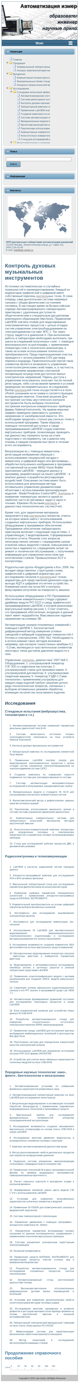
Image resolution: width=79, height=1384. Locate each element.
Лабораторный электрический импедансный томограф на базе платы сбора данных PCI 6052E (42, 1324)
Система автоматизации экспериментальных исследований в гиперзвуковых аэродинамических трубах (42, 784)
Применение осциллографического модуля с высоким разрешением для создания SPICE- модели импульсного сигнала (42, 979)
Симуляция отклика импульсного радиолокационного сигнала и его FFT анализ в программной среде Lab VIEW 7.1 (42, 990)
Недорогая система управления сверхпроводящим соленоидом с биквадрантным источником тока (42, 1162)
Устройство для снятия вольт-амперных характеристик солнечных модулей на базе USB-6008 (42, 1061)
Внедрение (19, 74)
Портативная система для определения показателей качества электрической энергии (42, 1043)
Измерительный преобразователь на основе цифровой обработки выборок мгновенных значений (42, 905)
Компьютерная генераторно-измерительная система (46, 77)
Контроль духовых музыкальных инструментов (46, 103)
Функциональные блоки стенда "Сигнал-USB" (41, 81)
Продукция (19, 63)
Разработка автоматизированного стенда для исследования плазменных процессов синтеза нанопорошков (42, 1271)
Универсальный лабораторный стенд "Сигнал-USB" (45, 67)
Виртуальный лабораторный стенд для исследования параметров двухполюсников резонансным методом (42, 885)
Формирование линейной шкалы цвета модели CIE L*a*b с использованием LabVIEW (42, 1191)
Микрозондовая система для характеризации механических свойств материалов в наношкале (42, 1333)
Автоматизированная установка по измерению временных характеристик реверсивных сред (42, 1087)
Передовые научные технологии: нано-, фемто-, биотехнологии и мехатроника (36, 1074)
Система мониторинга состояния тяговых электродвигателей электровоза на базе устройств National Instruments (42, 737)
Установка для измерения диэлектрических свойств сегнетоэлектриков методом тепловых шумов (42, 1301)
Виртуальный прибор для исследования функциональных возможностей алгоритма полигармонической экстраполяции (42, 1118)
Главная (17, 59)
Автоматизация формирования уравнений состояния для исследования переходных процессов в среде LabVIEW (42, 1002)
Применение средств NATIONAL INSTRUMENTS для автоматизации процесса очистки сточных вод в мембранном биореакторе (42, 1260)
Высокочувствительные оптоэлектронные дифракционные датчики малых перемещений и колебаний (42, 1291)
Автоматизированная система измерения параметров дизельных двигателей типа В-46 (42, 727)
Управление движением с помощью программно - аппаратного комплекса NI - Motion (42, 1223)
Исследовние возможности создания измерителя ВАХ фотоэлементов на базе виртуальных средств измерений (42, 946)
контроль (42, 296)
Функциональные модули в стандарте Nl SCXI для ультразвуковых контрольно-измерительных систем (42, 793)
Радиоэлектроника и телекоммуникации (39, 143)
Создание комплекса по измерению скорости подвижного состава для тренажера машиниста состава (42, 776)
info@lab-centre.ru (23, 250)
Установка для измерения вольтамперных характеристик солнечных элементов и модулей (42, 1200)
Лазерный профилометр (26, 1251)
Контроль (64, 493)
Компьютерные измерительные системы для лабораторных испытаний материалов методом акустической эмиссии (42, 821)
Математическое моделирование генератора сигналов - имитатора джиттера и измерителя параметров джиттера (42, 956)
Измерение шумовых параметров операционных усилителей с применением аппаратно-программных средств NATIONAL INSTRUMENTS (42, 896)
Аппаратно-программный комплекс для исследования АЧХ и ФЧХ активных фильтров (42, 877)
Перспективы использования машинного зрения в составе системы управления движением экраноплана (42, 810)
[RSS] (4, 1378)
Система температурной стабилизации (35, 1216)
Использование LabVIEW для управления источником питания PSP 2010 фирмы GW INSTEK (42, 1052)
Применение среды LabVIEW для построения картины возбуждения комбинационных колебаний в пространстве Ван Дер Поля (42, 1033)
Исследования (21, 88)
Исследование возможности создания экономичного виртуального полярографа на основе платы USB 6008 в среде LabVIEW (42, 1129)
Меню (39, 42)
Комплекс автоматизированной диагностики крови (39, 1146)
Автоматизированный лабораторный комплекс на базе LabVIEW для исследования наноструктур (42, 1096)
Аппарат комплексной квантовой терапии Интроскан (46, 70)
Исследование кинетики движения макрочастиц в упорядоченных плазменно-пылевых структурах (42, 1139)
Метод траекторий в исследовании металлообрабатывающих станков (42, 1341)
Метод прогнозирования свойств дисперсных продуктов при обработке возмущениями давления (42, 1154)
